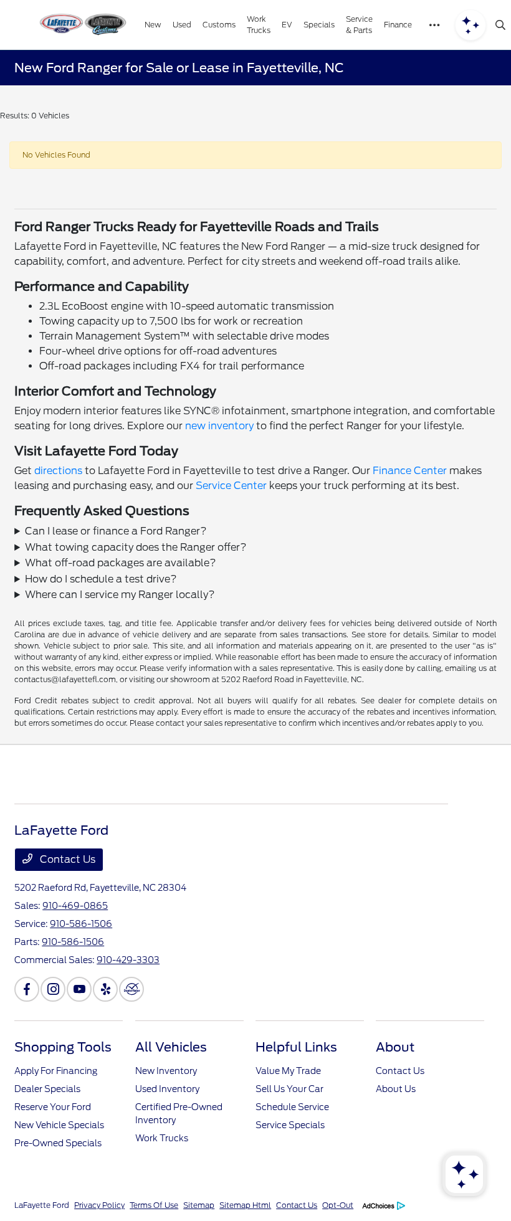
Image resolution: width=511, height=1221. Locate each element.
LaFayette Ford (41, 1205)
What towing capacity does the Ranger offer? (136, 547)
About (395, 1047)
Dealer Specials (47, 1089)
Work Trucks (161, 1138)
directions (58, 471)
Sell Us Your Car (289, 1089)
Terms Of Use (154, 1205)
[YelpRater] (105, 989)
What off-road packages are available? (120, 563)
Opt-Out (337, 1205)
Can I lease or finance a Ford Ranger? (116, 531)
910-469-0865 (75, 906)
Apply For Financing (55, 1071)
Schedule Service (292, 1107)
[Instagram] (53, 989)
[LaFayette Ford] (81, 24)
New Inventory (166, 1071)
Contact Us (66, 859)
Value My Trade (288, 1071)
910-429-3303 (128, 960)
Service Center (231, 486)
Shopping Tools (63, 1047)
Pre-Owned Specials (58, 1143)
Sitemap (198, 1205)
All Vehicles (171, 1047)
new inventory (219, 426)
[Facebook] (26, 989)
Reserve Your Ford (52, 1107)
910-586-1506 (81, 924)
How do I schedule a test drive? (101, 579)
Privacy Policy (99, 1205)
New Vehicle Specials (59, 1125)
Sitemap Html (245, 1205)
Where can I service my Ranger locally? (120, 595)
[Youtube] (79, 989)
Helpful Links (296, 1047)
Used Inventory (167, 1089)
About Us (396, 1089)
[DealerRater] (131, 989)
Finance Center (410, 471)
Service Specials (290, 1125)
